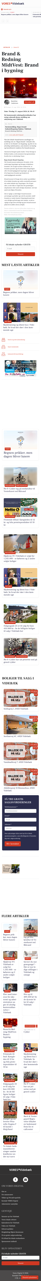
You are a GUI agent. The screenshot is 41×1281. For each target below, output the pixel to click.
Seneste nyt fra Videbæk (10, 1216)
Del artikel (28, 102)
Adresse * (8, 824)
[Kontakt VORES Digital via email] (25, 1179)
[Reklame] (20, 225)
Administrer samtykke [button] (10, 1204)
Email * (7, 816)
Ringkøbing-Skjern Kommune (12, 1232)
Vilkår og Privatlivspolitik (11, 1198)
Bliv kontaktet (12, 843)
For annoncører (7, 1195)
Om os (4, 1191)
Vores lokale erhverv (9, 1220)
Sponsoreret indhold (9, 1241)
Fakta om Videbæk (8, 1226)
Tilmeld (20, 254)
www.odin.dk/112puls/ (16, 135)
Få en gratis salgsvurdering (12, 1235)
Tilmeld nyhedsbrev (29, 1277)
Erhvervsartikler (7, 1229)
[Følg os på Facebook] (15, 1179)
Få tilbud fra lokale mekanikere (13, 1238)
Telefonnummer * (11, 807)
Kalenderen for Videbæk (10, 1223)
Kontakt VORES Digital (10, 1201)
